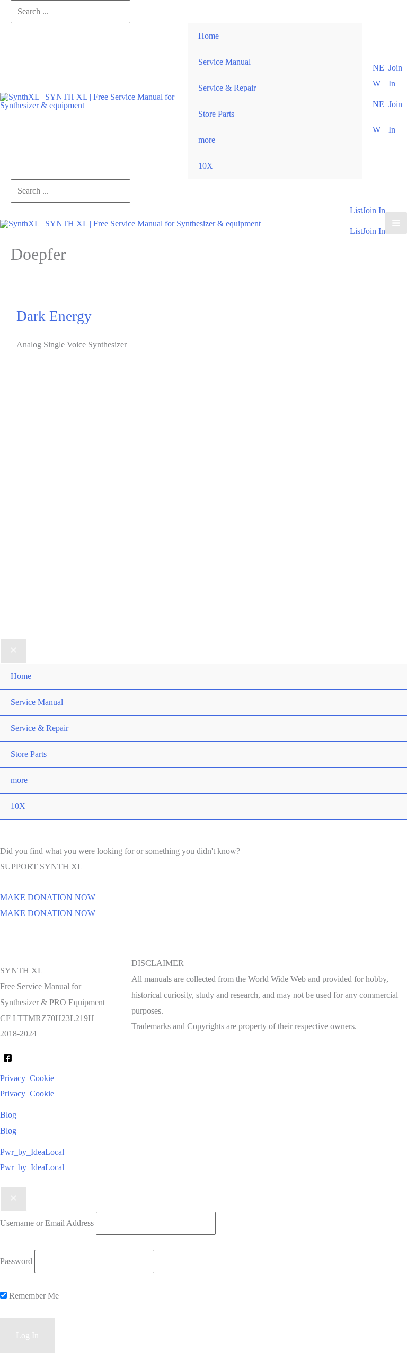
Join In (373, 231)
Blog (8, 1130)
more (206, 139)
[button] (380, 75)
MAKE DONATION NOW (47, 913)
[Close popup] (13, 1199)
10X (205, 165)
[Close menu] (13, 651)
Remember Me (33, 1295)
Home (208, 35)
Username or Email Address (47, 1222)
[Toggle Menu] (343, 127)
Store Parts (216, 113)
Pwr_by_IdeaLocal (32, 1167)
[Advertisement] (203, 488)
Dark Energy (54, 316)
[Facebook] (7, 1057)
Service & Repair (227, 87)
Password (16, 1261)
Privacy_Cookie (27, 1093)
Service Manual (224, 61)
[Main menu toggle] (396, 223)
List (356, 231)
